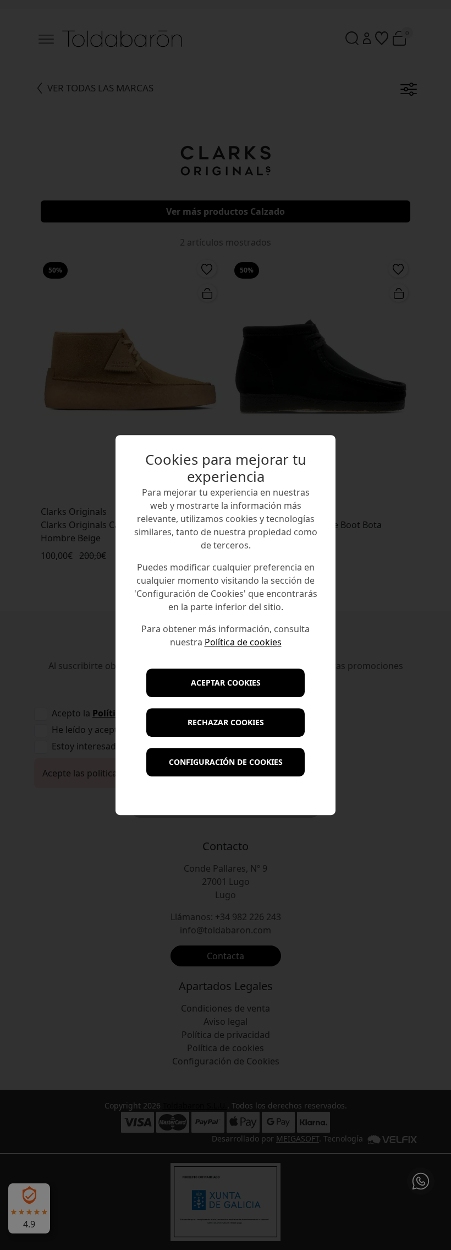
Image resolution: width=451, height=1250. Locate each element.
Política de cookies (243, 642)
